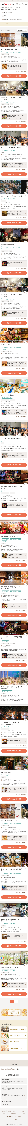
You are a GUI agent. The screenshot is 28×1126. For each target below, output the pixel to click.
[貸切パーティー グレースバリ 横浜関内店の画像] (14, 860)
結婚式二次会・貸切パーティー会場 (8, 1069)
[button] (14, 1081)
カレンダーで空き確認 (15, 76)
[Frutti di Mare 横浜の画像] (14, 763)
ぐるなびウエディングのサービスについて (13, 1116)
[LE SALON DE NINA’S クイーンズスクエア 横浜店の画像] (14, 88)
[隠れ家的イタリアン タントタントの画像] (14, 527)
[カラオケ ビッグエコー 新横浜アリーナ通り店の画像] (14, 477)
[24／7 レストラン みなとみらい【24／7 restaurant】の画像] (14, 678)
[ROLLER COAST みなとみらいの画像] (14, 40)
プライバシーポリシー (21, 1111)
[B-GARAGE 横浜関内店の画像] (14, 235)
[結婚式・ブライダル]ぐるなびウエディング (9, 1068)
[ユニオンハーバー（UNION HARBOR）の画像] (14, 138)
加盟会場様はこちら (15, 1113)
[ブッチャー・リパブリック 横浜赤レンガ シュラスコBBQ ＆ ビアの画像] (14, 713)
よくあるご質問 (14, 1119)
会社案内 (4, 1111)
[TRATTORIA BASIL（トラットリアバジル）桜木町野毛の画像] (14, 578)
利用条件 (14, 1111)
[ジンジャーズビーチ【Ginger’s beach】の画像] (14, 187)
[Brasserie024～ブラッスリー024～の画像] (14, 958)
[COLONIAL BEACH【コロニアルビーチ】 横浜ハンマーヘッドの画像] (14, 910)
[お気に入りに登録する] (25, 47)
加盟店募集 (23, 1113)
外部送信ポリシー (6, 1113)
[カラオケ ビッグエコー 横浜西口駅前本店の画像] (14, 628)
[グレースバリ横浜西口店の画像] (14, 386)
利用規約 (9, 1111)
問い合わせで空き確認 (15, 373)
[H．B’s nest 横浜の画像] (14, 335)
